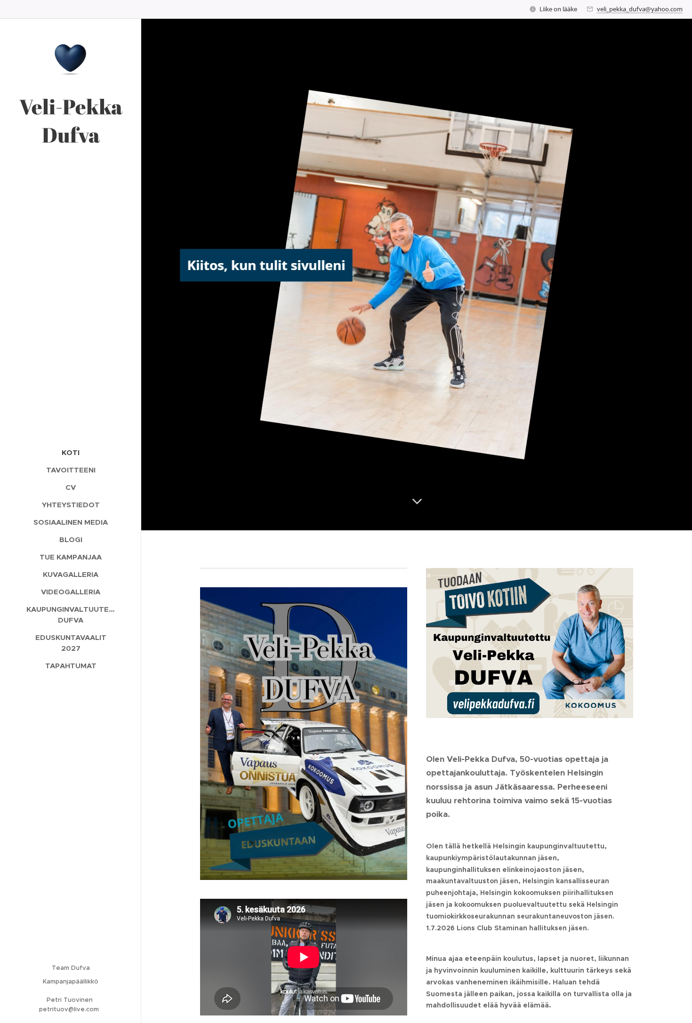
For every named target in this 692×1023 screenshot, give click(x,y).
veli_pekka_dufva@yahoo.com (640, 9)
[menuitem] (70, 452)
